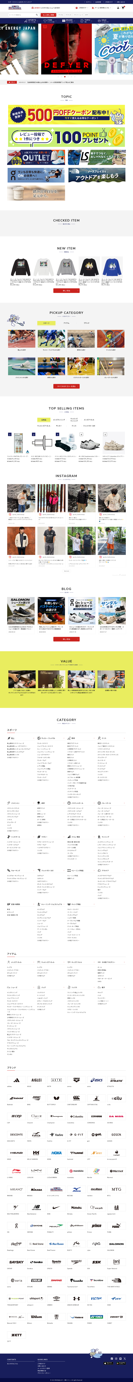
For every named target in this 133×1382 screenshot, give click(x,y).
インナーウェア (41, 890)
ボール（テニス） (102, 777)
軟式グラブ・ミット (72, 746)
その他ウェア (11, 976)
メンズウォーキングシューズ (15, 876)
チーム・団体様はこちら (100, 8)
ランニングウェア (103, 850)
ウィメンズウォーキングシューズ (16, 878)
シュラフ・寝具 (71, 918)
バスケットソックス (73, 1001)
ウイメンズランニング (13, 995)
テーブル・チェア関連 (73, 921)
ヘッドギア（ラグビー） (44, 848)
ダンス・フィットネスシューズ (45, 887)
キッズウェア (41, 915)
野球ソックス (71, 998)
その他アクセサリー (13, 757)
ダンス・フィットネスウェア (45, 884)
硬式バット (70, 755)
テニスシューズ (102, 763)
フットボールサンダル (43, 757)
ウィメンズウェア (42, 912)
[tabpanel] (66, 49)
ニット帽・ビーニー (103, 1001)
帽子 (99, 890)
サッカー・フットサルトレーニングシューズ (19, 1007)
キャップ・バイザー (103, 772)
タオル (100, 981)
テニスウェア (101, 769)
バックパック (41, 992)
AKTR (86, 15)
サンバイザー (102, 998)
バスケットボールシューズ (75, 808)
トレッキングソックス (73, 1007)
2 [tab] (61, 76)
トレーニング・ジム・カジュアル (16, 1046)
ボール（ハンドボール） (14, 848)
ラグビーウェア (41, 845)
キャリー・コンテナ (72, 909)
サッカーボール (42, 772)
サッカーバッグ (41, 777)
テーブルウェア (72, 923)
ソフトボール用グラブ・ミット (76, 752)
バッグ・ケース (71, 789)
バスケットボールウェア (74, 811)
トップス (9, 967)
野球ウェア (70, 772)
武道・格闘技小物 (12, 915)
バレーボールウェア (104, 811)
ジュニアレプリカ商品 (43, 769)
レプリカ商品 (41, 766)
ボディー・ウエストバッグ (44, 1001)
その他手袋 (70, 786)
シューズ (40, 923)
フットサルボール (42, 774)
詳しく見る (66, 290)
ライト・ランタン (72, 938)
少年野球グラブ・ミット (74, 749)
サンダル (9, 1054)
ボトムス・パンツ (12, 973)
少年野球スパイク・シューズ (75, 769)
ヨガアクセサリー (42, 881)
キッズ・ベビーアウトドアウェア (107, 881)
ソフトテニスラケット (104, 749)
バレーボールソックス (74, 1004)
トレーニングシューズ (43, 749)
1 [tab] (58, 76)
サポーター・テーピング (105, 979)
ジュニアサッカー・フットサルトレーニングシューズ (21, 1010)
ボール (100, 967)
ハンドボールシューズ (13, 842)
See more (66, 571)
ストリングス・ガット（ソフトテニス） (108, 755)
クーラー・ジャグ (72, 912)
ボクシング (10, 912)
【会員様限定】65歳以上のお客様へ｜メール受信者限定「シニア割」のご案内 (50, 82)
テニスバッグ (101, 766)
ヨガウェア (40, 876)
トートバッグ (41, 995)
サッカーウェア (41, 760)
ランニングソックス (103, 856)
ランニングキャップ (103, 859)
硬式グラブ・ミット (72, 743)
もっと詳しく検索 (48, 15)
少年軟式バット (72, 760)
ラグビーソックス (72, 1009)
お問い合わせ (121, 2)
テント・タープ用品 (73, 926)
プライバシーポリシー (44, 1373)
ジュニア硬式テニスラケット (106, 746)
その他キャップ (102, 1004)
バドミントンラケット (13, 808)
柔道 (8, 909)
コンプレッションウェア (44, 918)
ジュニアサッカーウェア (44, 763)
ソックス (100, 774)
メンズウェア (41, 909)
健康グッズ (70, 878)
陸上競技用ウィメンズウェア (15, 752)
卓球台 (39, 825)
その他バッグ (41, 1009)
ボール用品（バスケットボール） (77, 819)
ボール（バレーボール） (105, 817)
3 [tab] (65, 76)
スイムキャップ (71, 850)
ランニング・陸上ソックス (74, 992)
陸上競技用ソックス (13, 755)
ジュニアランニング (13, 998)
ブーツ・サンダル (42, 929)
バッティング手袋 (72, 780)
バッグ (9, 825)
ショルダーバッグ (42, 998)
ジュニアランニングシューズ (106, 848)
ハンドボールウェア (13, 845)
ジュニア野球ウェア (73, 774)
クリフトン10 (68, 15)
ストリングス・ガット (13, 811)
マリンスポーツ (72, 859)
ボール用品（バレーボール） (106, 819)
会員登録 (98, 2)
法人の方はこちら (12, 1364)
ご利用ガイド (109, 2)
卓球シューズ (41, 814)
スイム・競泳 (11, 1051)
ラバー (39, 811)
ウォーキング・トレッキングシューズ (17, 1040)
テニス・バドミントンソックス (76, 995)
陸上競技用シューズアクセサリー (17, 746)
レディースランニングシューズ (107, 845)
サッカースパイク (42, 743)
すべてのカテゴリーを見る (66, 386)
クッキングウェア (72, 915)
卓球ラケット (41, 808)
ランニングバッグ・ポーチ (105, 862)
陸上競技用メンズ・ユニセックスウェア (18, 749)
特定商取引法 (42, 1371)
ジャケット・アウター (13, 970)
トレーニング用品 (72, 876)
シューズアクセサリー (43, 755)
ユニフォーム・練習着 (73, 777)
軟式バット (70, 757)
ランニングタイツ (103, 853)
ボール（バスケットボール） (75, 817)
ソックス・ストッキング (74, 794)
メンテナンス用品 (72, 791)
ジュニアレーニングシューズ (45, 752)
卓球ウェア (40, 817)
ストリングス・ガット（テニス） (106, 752)
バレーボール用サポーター (106, 814)
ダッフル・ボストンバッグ (44, 1004)
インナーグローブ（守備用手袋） (77, 783)
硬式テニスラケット (103, 743)
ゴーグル (70, 853)
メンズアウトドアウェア (105, 876)
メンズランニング (12, 992)
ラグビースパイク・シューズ (45, 842)
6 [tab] (74, 76)
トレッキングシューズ (104, 887)
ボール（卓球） (41, 819)
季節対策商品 (102, 970)
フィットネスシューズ (13, 1032)
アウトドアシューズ (103, 884)
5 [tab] (71, 76)
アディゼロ (60, 15)
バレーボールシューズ (104, 808)
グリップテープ (102, 757)
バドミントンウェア (12, 817)
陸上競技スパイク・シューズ (15, 743)
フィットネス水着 (72, 845)
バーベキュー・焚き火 (74, 929)
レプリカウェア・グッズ (74, 814)
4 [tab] (68, 76)
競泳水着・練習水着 (73, 842)
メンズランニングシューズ (105, 842)
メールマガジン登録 (44, 1368)
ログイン (88, 2)
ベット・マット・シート (73, 935)
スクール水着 (71, 848)
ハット (99, 995)
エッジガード (101, 760)
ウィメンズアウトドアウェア (106, 878)
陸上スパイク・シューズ (14, 1034)
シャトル (9, 819)
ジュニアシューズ (42, 926)
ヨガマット (40, 878)
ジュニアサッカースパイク (45, 746)
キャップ (39, 935)
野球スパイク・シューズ (74, 766)
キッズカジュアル (12, 1049)
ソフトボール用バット (73, 763)
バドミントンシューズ (78, 15)
